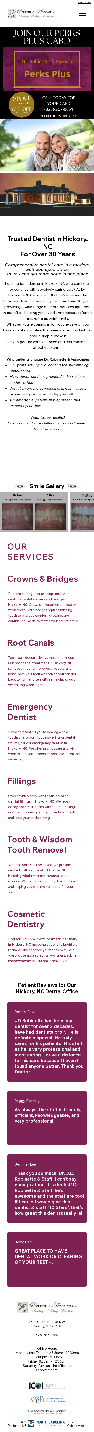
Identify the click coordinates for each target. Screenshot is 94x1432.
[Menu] (82, 13)
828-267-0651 (84, 2)
